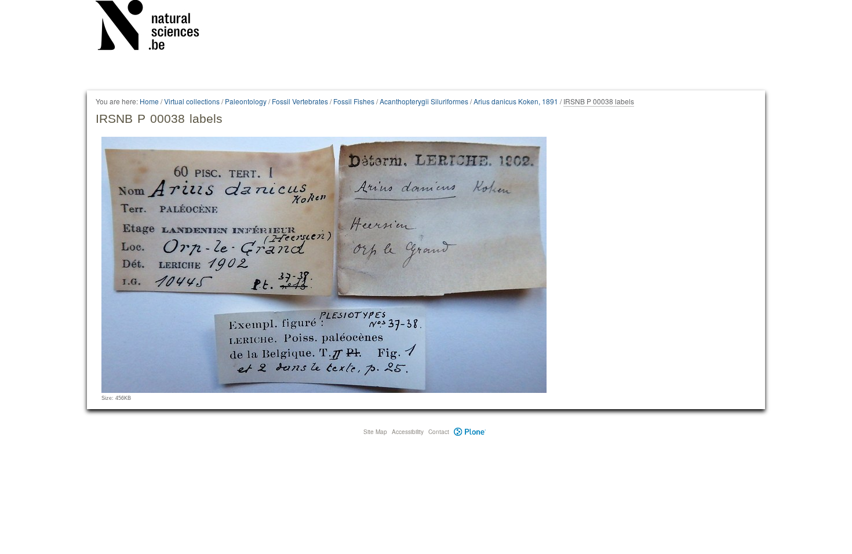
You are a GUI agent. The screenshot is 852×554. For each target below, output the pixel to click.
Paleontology (246, 101)
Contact (438, 432)
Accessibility (408, 432)
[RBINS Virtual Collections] (155, 27)
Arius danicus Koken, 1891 (516, 101)
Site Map (375, 432)
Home (149, 101)
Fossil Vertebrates (300, 101)
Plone (470, 432)
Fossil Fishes (353, 101)
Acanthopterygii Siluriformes (424, 101)
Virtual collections (192, 101)
